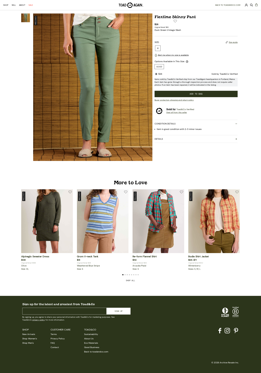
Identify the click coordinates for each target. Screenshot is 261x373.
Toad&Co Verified (185, 109)
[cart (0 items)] (256, 4)
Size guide (233, 42)
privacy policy (38, 320)
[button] (175, 21)
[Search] (251, 5)
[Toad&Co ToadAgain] (130, 5)
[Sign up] (246, 5)
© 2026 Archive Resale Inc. (225, 362)
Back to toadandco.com (227, 5)
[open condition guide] (187, 61)
